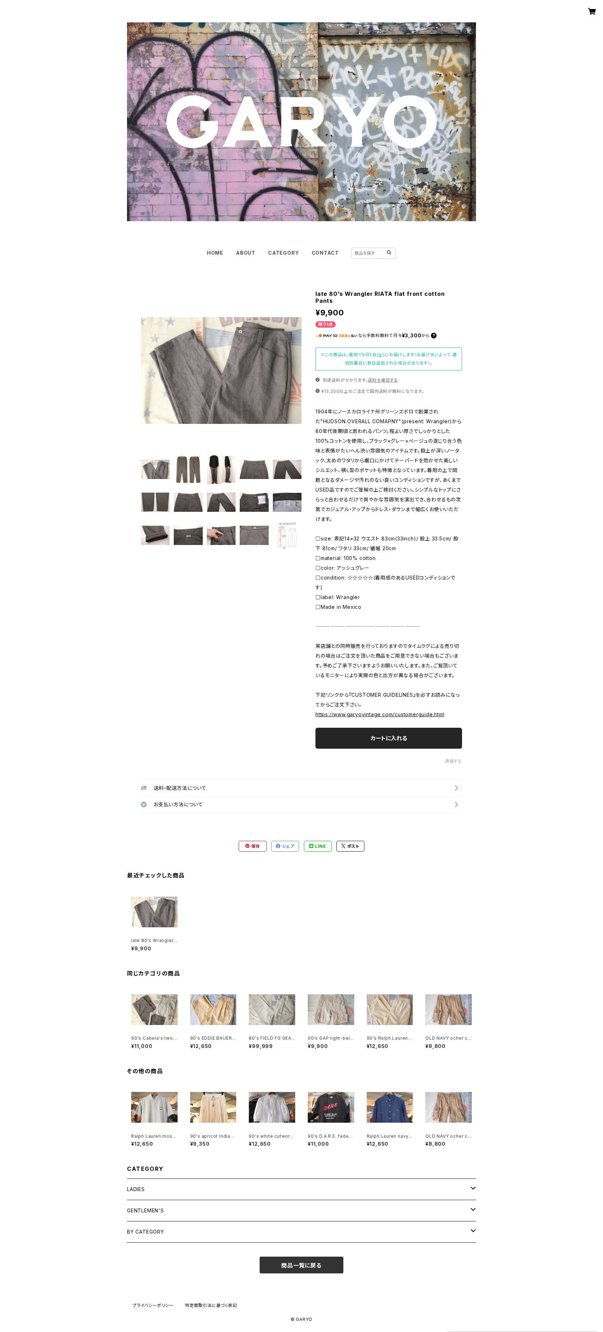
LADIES (136, 1189)
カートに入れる (389, 738)
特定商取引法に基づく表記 (211, 1305)
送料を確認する (383, 380)
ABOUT (245, 253)
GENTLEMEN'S (145, 1210)
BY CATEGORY (145, 1232)
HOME (215, 253)
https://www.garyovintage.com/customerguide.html (380, 714)
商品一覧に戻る (301, 1265)
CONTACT (325, 253)
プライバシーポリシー (153, 1305)
